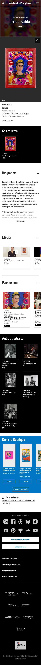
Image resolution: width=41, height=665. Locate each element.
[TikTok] (35, 522)
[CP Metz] (15, 607)
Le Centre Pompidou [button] (9, 559)
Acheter (9, 481)
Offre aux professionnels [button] (11, 565)
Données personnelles (31, 656)
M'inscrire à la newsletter (20, 539)
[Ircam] (29, 595)
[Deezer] (20, 531)
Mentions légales (8, 656)
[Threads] (20, 522)
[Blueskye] (28, 522)
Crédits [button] (3, 100)
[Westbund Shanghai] (29, 619)
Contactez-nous (20, 547)
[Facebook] (13, 522)
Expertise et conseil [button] (9, 570)
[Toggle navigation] (37, 3)
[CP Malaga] (27, 607)
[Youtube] (35, 531)
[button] (20, 173)
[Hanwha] (20, 631)
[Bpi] (13, 595)
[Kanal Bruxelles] (14, 619)
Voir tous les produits (20, 489)
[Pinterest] (13, 531)
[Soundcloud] (28, 531)
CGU (22, 656)
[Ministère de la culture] (20, 645)
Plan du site (17, 656)
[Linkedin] (5, 531)
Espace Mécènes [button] (8, 576)
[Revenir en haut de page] (36, 660)
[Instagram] (5, 522)
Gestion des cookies (20, 659)
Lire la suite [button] (21, 221)
